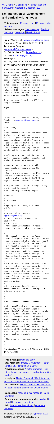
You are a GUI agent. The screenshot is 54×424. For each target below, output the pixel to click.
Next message (32, 29)
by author (28, 402)
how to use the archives (22, 405)
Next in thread (33, 32)
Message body (27, 23)
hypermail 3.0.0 (40, 414)
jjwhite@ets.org (33, 52)
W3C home (7, 5)
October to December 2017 (28, 8)
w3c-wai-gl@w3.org (22, 55)
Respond (40, 23)
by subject (17, 402)
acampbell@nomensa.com (18, 49)
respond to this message (30, 393)
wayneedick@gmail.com (36, 40)
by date (43, 399)
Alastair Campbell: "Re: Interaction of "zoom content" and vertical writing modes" (27, 372)
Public (33, 5)
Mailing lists (21, 5)
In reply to (20, 32)
